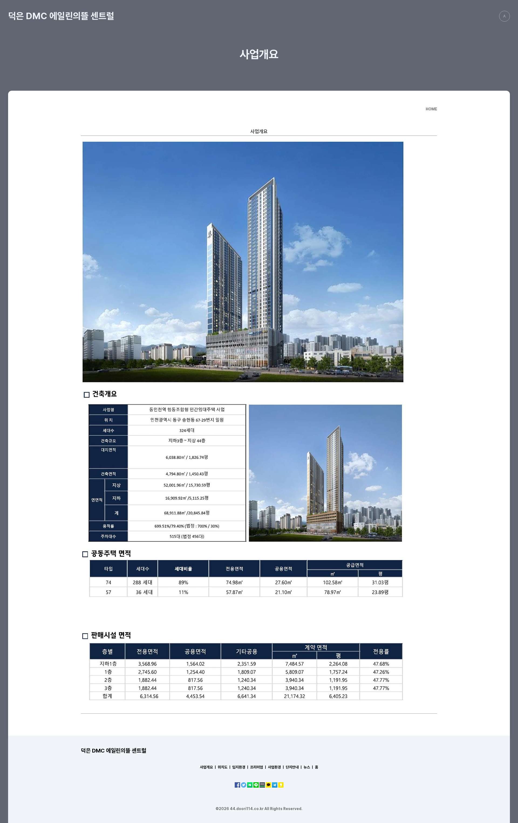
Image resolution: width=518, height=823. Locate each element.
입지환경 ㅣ (240, 767)
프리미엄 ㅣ (258, 767)
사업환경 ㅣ (276, 767)
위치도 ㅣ (224, 767)
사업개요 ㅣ (208, 767)
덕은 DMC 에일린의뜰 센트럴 (61, 16)
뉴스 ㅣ (309, 767)
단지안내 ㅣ (294, 767)
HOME (431, 109)
